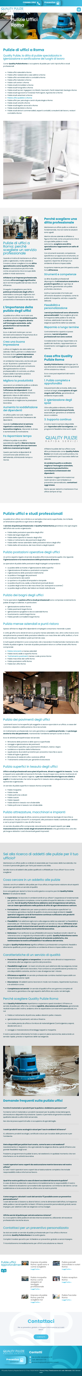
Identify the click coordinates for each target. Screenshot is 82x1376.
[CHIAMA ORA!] (38, 3)
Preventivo (49, 2)
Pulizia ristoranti (14, 651)
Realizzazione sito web (56, 1370)
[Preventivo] (57, 3)
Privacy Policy (44, 1370)
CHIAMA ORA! (29, 2)
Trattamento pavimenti (17, 656)
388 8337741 (31, 4)
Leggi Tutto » (35, 1269)
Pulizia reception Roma (69, 1278)
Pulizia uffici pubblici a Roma (19, 98)
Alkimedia (68, 1370)
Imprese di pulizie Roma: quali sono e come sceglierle (40, 1264)
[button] (79, 9)
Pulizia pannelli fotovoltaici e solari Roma (71, 1264)
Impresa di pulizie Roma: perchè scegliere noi (39, 1297)
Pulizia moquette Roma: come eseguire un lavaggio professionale (38, 1282)
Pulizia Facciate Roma (69, 1296)
